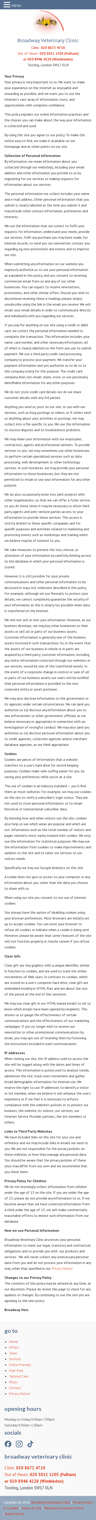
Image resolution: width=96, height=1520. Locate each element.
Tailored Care (19, 1376)
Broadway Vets (48, 22)
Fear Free (16, 1370)
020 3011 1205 (51, 53)
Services (15, 1359)
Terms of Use (31, 1508)
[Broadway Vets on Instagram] (19, 1444)
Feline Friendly (20, 1364)
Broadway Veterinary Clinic (50, 1502)
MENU (16, 5)
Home (13, 1341)
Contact (15, 1388)
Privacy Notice (62, 1268)
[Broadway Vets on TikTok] (30, 1444)
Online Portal (14, 1514)
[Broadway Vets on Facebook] (8, 1444)
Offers (14, 1347)
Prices (13, 1382)
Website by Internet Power (64, 1508)
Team (13, 1353)
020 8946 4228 (39, 59)
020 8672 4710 (53, 47)
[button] (8, 5)
